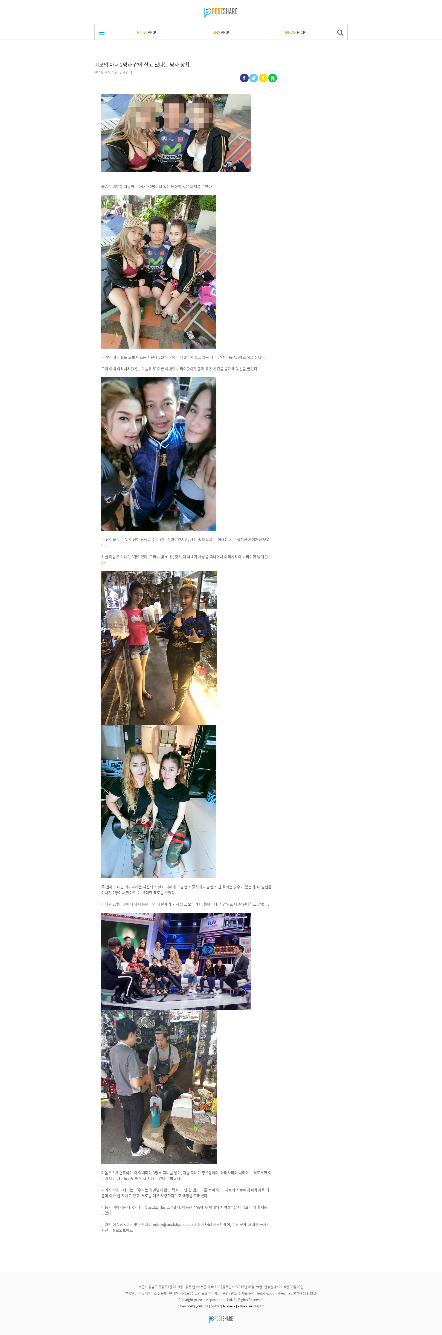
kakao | (243, 1306)
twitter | (216, 1306)
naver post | (186, 1306)
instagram (257, 1306)
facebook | (230, 1306)
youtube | (203, 1306)
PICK (147, 32)
